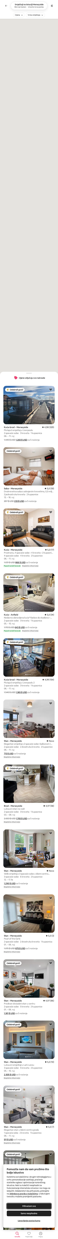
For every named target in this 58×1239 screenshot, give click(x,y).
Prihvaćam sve (29, 1206)
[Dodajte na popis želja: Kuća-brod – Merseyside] (50, 389)
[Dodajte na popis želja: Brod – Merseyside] (50, 768)
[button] (21, 440)
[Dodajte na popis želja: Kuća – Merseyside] (50, 512)
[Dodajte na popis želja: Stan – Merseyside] (50, 703)
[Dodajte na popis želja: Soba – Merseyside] (50, 451)
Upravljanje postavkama (29, 1220)
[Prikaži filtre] (52, 6)
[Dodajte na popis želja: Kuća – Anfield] (50, 577)
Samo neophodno (29, 1213)
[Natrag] (6, 6)
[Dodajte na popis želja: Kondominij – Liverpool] (50, 1154)
